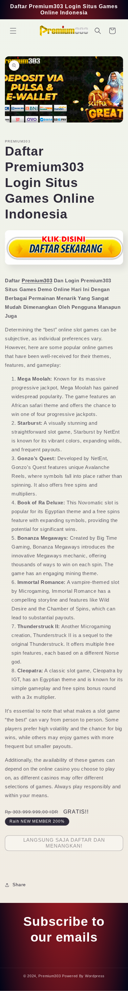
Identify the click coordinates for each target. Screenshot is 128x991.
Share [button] (19, 884)
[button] (13, 31)
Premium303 (37, 280)
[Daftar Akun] (64, 267)
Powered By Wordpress (83, 976)
